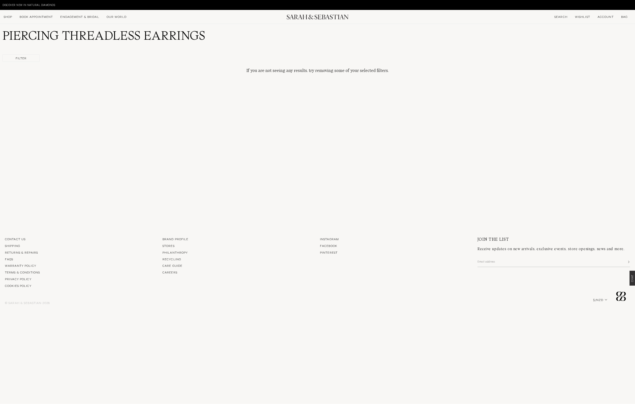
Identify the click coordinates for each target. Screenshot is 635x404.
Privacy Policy (18, 279)
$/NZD (598, 300)
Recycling (171, 259)
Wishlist (582, 17)
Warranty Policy (20, 266)
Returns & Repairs (21, 252)
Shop (8, 17)
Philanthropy (175, 252)
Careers (169, 272)
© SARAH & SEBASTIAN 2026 (27, 303)
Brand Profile (175, 239)
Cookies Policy (18, 286)
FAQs (9, 259)
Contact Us (15, 239)
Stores (168, 246)
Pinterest (329, 252)
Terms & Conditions (22, 272)
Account (606, 17)
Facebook (328, 246)
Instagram (329, 239)
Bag (624, 17)
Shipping (12, 246)
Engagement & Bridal (79, 17)
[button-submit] (628, 262)
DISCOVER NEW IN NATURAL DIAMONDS (28, 4)
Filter (21, 58)
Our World (117, 17)
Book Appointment (36, 17)
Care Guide (172, 266)
